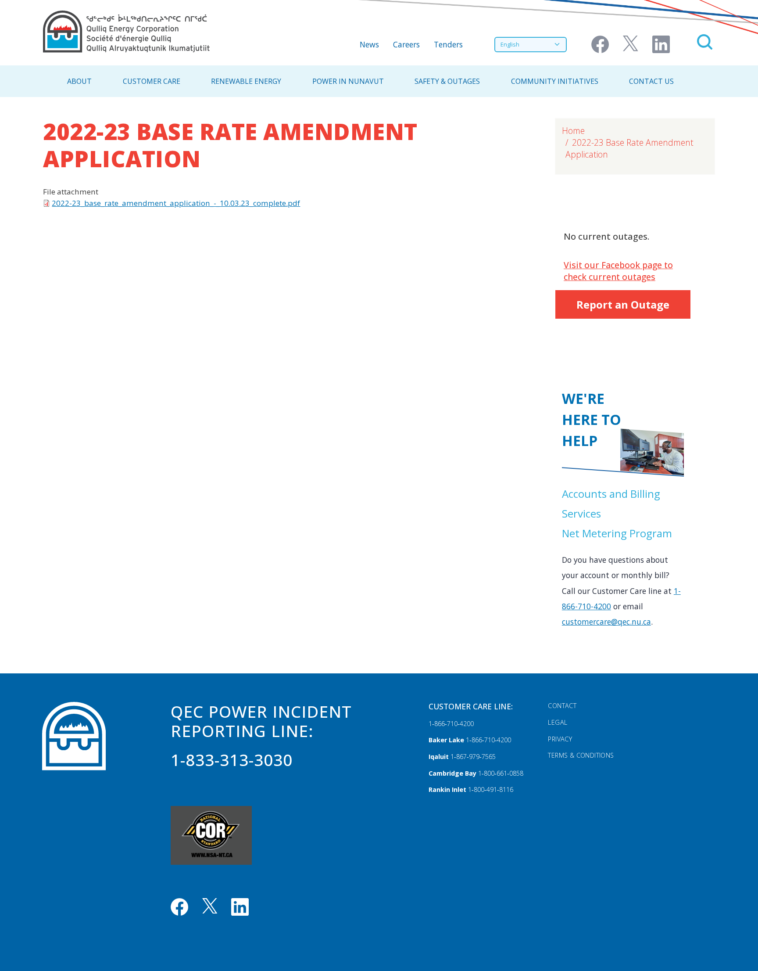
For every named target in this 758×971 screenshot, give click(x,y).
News (369, 44)
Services (581, 513)
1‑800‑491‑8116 (490, 789)
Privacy (560, 739)
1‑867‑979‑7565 (473, 756)
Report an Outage (622, 304)
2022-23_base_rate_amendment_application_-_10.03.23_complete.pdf (176, 203)
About (79, 81)
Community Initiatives (554, 81)
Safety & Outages (447, 81)
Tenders (448, 44)
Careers (406, 44)
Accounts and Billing (611, 493)
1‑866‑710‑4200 (451, 723)
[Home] (126, 31)
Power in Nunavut (348, 81)
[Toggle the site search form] (704, 42)
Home (573, 131)
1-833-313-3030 (232, 760)
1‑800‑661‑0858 (500, 773)
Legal (557, 722)
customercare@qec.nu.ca (606, 621)
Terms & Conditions (581, 755)
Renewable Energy (246, 81)
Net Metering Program (617, 533)
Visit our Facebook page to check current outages (618, 271)
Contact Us (651, 81)
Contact (562, 705)
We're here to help (591, 419)
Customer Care (151, 81)
